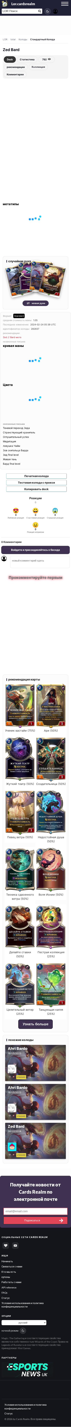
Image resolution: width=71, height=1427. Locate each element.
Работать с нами (11, 1281)
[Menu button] (64, 7)
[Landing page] (5, 3)
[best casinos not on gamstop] (27, 1368)
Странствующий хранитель (19, 432)
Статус (6, 1297)
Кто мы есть (9, 1271)
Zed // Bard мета (12, 337)
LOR (5, 39)
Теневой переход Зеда (16, 427)
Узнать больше (35, 1024)
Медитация (9, 441)
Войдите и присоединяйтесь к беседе (35, 550)
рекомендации (16, 67)
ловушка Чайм (11, 445)
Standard (19, 316)
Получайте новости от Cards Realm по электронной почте (35, 1191)
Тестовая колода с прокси (36, 482)
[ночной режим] (47, 11)
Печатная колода (36, 476)
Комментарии (15, 74)
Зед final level (11, 454)
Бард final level (11, 463)
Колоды (23, 39)
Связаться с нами (12, 1266)
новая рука (38, 303)
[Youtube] (15, 1245)
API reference (9, 1287)
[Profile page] (55, 11)
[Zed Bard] (12, 1154)
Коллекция (38, 67)
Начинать (7, 1261)
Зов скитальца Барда (15, 450)
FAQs (4, 1292)
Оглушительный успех (16, 436)
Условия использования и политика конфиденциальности (25, 1406)
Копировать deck (36, 489)
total (13, 39)
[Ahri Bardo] (12, 1076)
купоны (6, 1276)
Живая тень (10, 459)
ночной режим (10, 1330)
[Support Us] (5, 1245)
